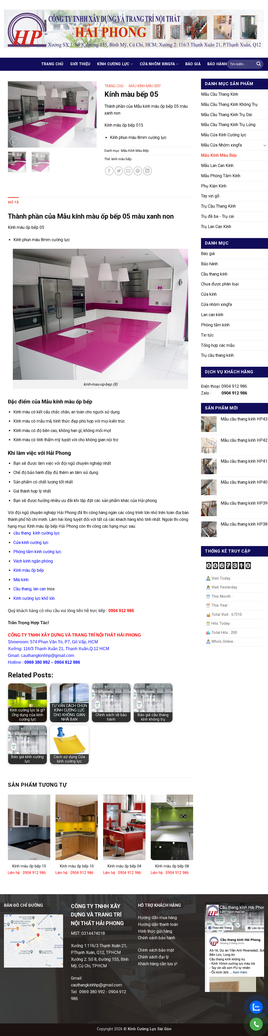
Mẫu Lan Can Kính (217, 165)
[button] (15, 141)
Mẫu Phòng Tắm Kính (220, 175)
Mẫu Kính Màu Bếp (219, 155)
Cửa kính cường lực (30, 542)
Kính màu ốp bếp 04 (124, 866)
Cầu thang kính (214, 274)
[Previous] (16, 114)
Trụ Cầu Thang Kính (218, 206)
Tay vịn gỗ (210, 195)
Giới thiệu (80, 64)
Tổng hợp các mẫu (217, 345)
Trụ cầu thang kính (217, 355)
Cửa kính (209, 294)
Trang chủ (52, 64)
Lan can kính (212, 314)
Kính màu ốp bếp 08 (172, 866)
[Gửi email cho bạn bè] (128, 170)
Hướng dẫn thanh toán (158, 924)
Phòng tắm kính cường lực (37, 551)
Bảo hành (217, 64)
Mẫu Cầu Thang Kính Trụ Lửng (228, 124)
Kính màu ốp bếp (28, 570)
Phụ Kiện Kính (213, 186)
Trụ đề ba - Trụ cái (217, 216)
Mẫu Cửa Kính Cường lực (223, 134)
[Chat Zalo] (256, 1007)
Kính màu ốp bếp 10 (29, 866)
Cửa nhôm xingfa (157, 64)
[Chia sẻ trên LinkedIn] (147, 170)
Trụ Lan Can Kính (216, 226)
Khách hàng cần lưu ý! (157, 963)
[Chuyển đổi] (265, 145)
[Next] (88, 114)
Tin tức (207, 335)
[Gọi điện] (256, 1024)
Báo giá (192, 64)
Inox (51, 588)
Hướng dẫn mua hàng (157, 917)
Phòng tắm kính (215, 324)
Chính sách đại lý (153, 956)
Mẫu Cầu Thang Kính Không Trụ (229, 104)
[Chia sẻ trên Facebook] (109, 170)
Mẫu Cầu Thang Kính (219, 94)
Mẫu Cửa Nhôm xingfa (221, 145)
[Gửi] (258, 64)
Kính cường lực (113, 64)
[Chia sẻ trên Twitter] (118, 170)
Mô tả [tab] (13, 202)
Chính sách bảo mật (156, 950)
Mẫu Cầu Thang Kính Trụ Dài (226, 114)
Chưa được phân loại (220, 284)
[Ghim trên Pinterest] (137, 170)
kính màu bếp (121, 159)
